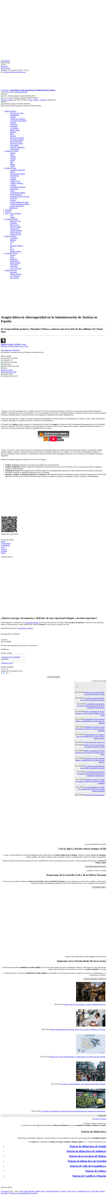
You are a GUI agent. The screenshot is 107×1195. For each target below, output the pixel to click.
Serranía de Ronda (16, 141)
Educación (13, 259)
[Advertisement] (53, 15)
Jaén (11, 162)
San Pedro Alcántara (21, 100)
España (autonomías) (17, 206)
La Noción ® (5, 1191)
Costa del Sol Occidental (18, 121)
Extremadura (14, 189)
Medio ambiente (15, 263)
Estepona (13, 123)
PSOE (12, 249)
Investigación (14, 261)
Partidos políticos (15, 251)
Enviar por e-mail (6, 370)
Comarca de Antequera (17, 119)
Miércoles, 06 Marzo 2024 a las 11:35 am (14, 346)
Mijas (12, 134)
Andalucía (8, 151)
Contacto (63, 1191)
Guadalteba (14, 126)
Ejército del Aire (15, 232)
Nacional (4, 549)
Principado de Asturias (17, 174)
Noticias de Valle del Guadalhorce (88, 1166)
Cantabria (13, 179)
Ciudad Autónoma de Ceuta (19, 202)
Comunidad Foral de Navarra (19, 196)
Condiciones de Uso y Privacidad (88, 1191)
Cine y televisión (15, 268)
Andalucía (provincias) (17, 170)
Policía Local (14, 225)
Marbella (13, 132)
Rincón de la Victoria (17, 138)
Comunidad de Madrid (17, 193)
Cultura (12, 217)
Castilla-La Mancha (16, 183)
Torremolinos (14, 145)
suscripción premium (32, 622)
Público (3, 553)
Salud (12, 257)
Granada (13, 158)
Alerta (3, 547)
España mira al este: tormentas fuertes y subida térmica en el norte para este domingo (90, 721)
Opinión (8, 270)
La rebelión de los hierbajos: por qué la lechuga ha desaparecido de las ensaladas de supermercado (91, 706)
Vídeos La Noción (7, 100)
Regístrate (4, 66)
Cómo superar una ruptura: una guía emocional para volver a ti (94, 743)
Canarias (13, 177)
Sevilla (12, 166)
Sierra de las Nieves (16, 143)
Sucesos (12, 255)
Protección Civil (15, 221)
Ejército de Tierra (15, 234)
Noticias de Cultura (95, 1171)
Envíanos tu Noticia (52, 1191)
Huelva (12, 160)
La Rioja (13, 200)
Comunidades (5, 545)
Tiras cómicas (14, 278)
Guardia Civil (14, 229)
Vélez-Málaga (14, 149)
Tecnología (13, 266)
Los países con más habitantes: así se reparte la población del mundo (92, 699)
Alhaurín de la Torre (16, 113)
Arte (11, 215)
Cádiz (12, 155)
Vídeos (36, 100)
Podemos (13, 240)
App (11, 92)
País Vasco (13, 198)
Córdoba (13, 157)
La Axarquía (14, 128)
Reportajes (13, 272)
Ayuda (21, 1191)
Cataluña (13, 185)
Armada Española (16, 230)
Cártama (13, 117)
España (7, 168)
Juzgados (4, 551)
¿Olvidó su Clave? (7, 663)
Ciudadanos (14, 238)
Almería (12, 153)
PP (11, 247)
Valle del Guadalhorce (17, 147)
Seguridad (8, 219)
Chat (3, 92)
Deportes (8, 212)
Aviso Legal (71, 1191)
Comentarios (15, 350)
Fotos (30, 100)
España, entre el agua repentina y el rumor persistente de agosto (94, 693)
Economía (8, 210)
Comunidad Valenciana (17, 187)
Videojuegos (14, 265)
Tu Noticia (42, 100)
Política (7, 236)
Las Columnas (15, 276)
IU (11, 244)
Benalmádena (14, 115)
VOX (12, 242)
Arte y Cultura (10, 213)
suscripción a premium (25, 628)
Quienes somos (40, 1191)
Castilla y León (15, 181)
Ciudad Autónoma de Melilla (19, 204)
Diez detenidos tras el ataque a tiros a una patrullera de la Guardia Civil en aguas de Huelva (90, 736)
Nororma (13, 136)
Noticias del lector (16, 274)
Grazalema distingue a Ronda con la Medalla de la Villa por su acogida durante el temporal (91, 789)
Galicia (12, 191)
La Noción (4, 90)
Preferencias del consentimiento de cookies (23, 1193)
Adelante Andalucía (16, 246)
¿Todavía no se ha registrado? (10, 657)
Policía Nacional (15, 227)
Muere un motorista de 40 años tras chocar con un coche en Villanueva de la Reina (90, 713)
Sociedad (8, 253)
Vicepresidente (6, 543)
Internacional (13, 208)
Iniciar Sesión (5, 68)
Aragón (12, 172)
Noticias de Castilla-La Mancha (89, 1175)
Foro (7, 92)
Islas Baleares (14, 176)
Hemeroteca (52, 100)
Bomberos (13, 223)
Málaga (7, 111)
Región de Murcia (16, 194)
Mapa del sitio (29, 1191)
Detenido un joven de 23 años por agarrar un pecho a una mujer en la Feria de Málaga (90, 729)
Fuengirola (13, 124)
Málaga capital (15, 130)
